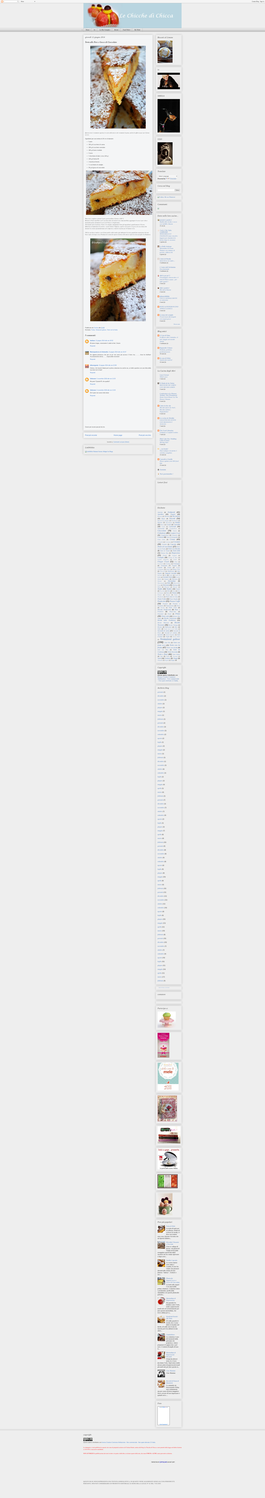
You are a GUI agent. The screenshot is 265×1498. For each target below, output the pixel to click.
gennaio (160, 692)
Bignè (163, 518)
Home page (118, 435)
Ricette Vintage (173, 625)
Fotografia (164, 565)
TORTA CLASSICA (166, 308)
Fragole (174, 565)
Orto (168, 591)
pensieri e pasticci (166, 220)
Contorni (161, 537)
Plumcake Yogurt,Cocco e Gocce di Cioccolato (173, 1280)
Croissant (168, 542)
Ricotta (160, 627)
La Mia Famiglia (104, 30)
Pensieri (165, 604)
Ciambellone (173, 528)
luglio (159, 742)
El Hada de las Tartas (167, 383)
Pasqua (168, 595)
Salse (159, 629)
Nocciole (162, 591)
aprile (159, 788)
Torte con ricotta (172, 647)
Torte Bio (167, 642)
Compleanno (165, 535)
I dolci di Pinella (165, 259)
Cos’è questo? (164, 1424)
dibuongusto (94, 365)
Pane (167, 593)
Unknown (93, 378)
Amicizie (160, 512)
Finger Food (163, 561)
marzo (160, 715)
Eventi (165, 555)
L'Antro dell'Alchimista (167, 267)
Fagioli (174, 555)
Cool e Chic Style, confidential (166, 231)
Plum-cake (172, 611)
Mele (168, 583)
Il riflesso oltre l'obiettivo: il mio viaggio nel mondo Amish (169, 339)
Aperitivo (161, 514)
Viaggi (175, 658)
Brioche (160, 522)
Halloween (171, 571)
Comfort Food (175, 533)
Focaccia (160, 564)
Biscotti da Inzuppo (163, 520)
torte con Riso (163, 650)
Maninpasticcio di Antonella (99, 352)
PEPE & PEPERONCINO (169, 307)
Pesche (163, 607)
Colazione (162, 533)
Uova (167, 656)
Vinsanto (160, 660)
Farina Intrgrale (163, 559)
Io (94, 30)
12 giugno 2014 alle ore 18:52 (104, 340)
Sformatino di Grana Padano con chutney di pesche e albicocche (167, 250)
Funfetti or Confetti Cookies (169, 432)
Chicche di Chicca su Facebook (164, 987)
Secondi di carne (163, 631)
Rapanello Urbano (166, 348)
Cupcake (173, 544)
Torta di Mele (170, 1226)
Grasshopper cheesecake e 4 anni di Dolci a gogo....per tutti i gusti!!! (169, 279)
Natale (178, 589)
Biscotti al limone (165, 290)
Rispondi (92, 346)
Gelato (168, 569)
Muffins (169, 589)
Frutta (93, 330)
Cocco (175, 531)
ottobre (160, 704)
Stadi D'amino (170, 635)
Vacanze (175, 656)
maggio (160, 711)
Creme (172, 539)
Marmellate (172, 581)
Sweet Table (176, 636)
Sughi (167, 636)
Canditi (168, 524)
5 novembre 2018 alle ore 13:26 (106, 390)
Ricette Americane (170, 618)
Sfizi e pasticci (164, 288)
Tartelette (163, 470)
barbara (92, 340)
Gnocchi (162, 571)
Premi (169, 614)
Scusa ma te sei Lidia (171, 629)
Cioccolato (162, 531)
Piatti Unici (173, 607)
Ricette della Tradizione (167, 620)
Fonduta (168, 564)
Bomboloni (175, 520)
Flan (176, 562)
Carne (163, 526)
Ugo (161, 656)
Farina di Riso (173, 557)
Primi (177, 614)
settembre (161, 734)
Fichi (175, 559)
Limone (166, 579)
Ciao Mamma (170, 1371)
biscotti (172, 518)
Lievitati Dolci (167, 577)
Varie (159, 658)
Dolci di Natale (165, 551)
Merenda (166, 585)
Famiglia (161, 557)
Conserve (174, 535)
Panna (174, 593)
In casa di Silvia (165, 358)
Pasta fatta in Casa (172, 597)
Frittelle (160, 567)
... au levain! (164, 449)
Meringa (175, 585)
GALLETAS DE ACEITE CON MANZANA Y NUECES (168, 422)
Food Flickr (126, 30)
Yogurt (167, 660)
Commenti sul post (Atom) (121, 442)
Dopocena (176, 553)
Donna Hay (164, 553)
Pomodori (160, 614)
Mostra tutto (177, 324)
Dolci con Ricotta (174, 549)
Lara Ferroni (164, 375)
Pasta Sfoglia (174, 599)
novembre (161, 700)
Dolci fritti (176, 551)
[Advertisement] (92, 1469)
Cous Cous (161, 539)
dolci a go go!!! (165, 275)
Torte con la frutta (112, 330)
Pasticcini (161, 601)
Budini (177, 522)
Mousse (175, 587)
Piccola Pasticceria (164, 609)
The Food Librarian (166, 430)
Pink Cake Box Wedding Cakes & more (168, 439)
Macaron (174, 579)
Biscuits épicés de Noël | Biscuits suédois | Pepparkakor (167, 410)
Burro (162, 524)
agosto (160, 738)
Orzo (174, 591)
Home (87, 30)
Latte (170, 575)
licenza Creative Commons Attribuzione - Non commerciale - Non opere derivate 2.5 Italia (168, 679)
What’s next (163, 377)
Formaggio (176, 564)
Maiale (160, 581)
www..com (163, 1407)
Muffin (160, 589)
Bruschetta (169, 522)
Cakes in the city (165, 406)
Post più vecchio (145, 435)
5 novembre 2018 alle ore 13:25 (106, 378)
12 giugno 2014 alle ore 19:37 (117, 352)
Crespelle (160, 542)
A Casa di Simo (165, 335)
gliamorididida (164, 296)
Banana (160, 516)
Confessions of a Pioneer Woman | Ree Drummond (168, 394)
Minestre (166, 587)
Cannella (177, 524)
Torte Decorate (173, 652)
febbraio (160, 719)
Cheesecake (161, 528)
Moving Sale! (164, 442)
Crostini (164, 544)
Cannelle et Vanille (166, 459)
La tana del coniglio (166, 315)
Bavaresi (167, 516)
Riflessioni (168, 627)
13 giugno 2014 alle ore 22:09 (107, 365)
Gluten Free (176, 569)
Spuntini (160, 635)
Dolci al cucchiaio (165, 546)
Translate (173, 179)
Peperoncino (170, 606)
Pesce (178, 606)
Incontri (160, 575)
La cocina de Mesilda (167, 418)
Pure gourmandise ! (166, 474)
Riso (176, 627)
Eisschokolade (164, 269)
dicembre (161, 696)
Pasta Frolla (162, 599)
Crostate (176, 542)
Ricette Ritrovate (163, 623)
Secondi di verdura (171, 633)
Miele (159, 587)
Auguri (172, 514)
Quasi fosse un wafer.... (167, 261)
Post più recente (91, 435)
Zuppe (173, 660)
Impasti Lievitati (170, 573)
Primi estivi (165, 616)
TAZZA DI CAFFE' (166, 360)
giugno (160, 707)
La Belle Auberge (166, 246)
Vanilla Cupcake (171, 1260)
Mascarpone (161, 583)
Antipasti (171, 512)
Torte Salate (176, 654)
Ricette (116, 30)
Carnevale (172, 526)
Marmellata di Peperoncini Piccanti (171, 1354)
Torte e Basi (163, 654)
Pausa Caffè (175, 601)
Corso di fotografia (172, 537)
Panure (160, 595)
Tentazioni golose (101, 330)
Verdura (167, 658)
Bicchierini (176, 516)
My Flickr (137, 30)
